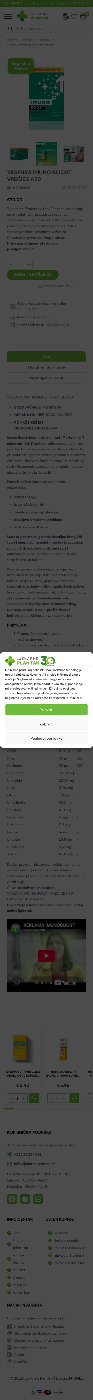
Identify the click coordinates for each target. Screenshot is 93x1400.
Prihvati (46, 709)
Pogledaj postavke (46, 738)
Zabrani (46, 723)
